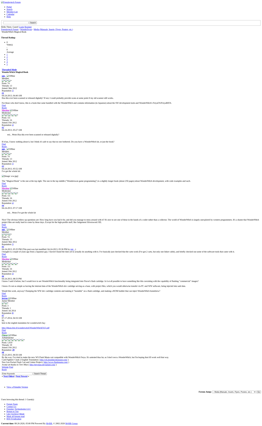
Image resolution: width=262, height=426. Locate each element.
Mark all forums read (16, 416)
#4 (3, 205)
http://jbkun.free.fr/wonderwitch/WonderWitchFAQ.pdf (25, 328)
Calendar (10, 14)
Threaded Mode (9, 69)
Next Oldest (8, 376)
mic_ (4, 76)
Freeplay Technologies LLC (19, 409)
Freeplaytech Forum (9, 29)
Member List (12, 12)
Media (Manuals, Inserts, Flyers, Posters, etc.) (53, 29)
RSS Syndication (14, 419)
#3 (3, 166)
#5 (3, 247)
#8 (3, 352)
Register (28, 27)
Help (9, 17)
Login (21, 27)
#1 (3, 93)
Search (9, 9)
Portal (9, 7)
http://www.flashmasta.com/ (56, 362)
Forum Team (12, 404)
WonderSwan (26, 29)
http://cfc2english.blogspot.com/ (53, 360)
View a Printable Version (17, 387)
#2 (3, 127)
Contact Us (11, 406)
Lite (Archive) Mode (15, 414)
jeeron (5, 298)
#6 (3, 276)
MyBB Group (71, 423)
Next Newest (21, 376)
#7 (3, 315)
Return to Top (13, 411)
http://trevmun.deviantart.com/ (42, 365)
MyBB (49, 423)
